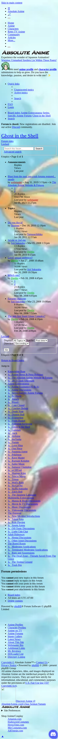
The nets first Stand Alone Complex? (26, 316)
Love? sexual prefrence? (20, 257)
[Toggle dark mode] (9, 18)
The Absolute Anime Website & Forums (32, 184)
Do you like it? (15, 222)
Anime (11, 25)
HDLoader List (15, 654)
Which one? (14, 275)
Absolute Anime (16, 11)
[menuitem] (24, 89)
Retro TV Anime (16, 31)
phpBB (18, 606)
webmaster (16, 182)
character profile (48, 69)
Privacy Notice (8, 665)
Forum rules (7, 141)
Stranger (15, 225)
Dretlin (30, 251)
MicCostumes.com (17, 727)
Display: (8, 340)
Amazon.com (14, 719)
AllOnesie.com (15, 730)
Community (14, 34)
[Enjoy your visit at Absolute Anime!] (25, 54)
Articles (12, 37)
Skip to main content (11, 2)
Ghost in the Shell (19, 136)
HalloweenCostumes (18, 721)
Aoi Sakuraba (18, 243)
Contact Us (42, 662)
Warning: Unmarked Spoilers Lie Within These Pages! (29, 60)
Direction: (9, 343)
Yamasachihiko (35, 234)
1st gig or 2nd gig (17, 240)
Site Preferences (12, 710)
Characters (13, 28)
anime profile (26, 69)
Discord (16, 127)
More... (11, 40)
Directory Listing (16, 656)
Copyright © (7, 662)
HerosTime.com (16, 724)
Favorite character (17, 298)
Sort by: (30, 340)
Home (11, 22)
